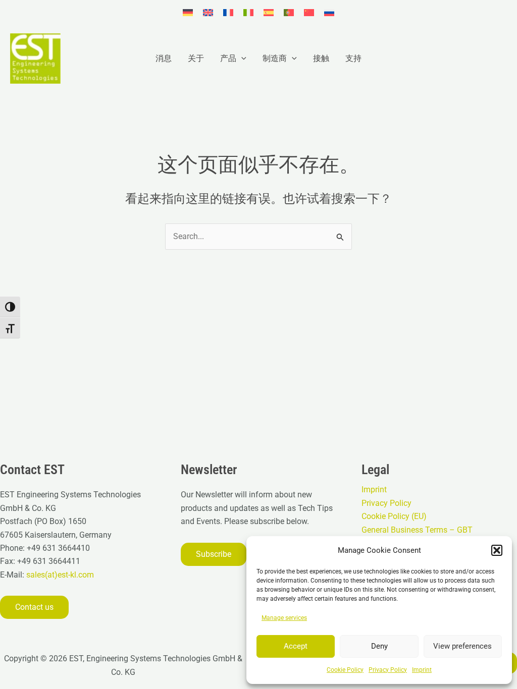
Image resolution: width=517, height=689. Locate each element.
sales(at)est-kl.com (59, 575)
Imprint (422, 669)
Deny (379, 646)
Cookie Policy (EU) (394, 516)
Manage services (284, 617)
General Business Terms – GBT (417, 530)
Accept (295, 646)
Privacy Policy (388, 669)
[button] (497, 550)
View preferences (462, 646)
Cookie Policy (345, 669)
